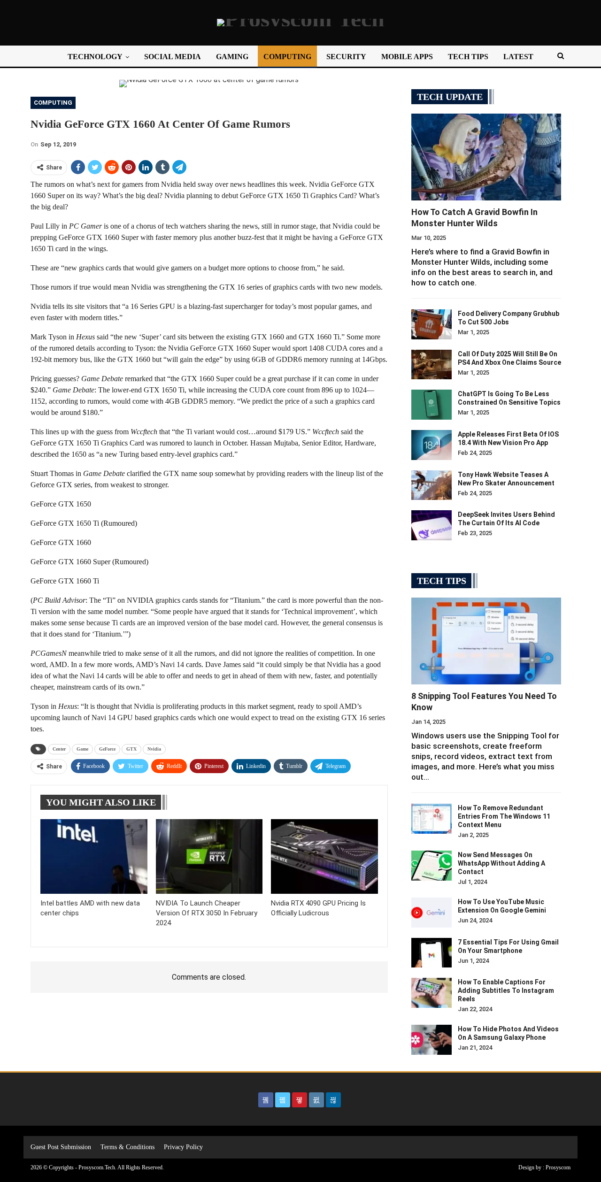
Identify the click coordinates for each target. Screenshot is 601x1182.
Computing (53, 102)
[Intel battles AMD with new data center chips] (93, 856)
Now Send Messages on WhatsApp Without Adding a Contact (501, 863)
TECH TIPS (468, 57)
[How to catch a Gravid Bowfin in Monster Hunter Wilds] (486, 157)
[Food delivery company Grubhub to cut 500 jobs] (431, 324)
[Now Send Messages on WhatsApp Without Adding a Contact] (431, 866)
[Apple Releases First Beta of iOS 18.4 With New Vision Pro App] (431, 445)
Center (59, 749)
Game (82, 749)
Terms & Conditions (127, 1147)
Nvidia (154, 749)
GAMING (232, 57)
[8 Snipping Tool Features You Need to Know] (486, 641)
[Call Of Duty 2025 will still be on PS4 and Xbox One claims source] (431, 365)
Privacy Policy (183, 1147)
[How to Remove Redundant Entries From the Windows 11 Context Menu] (431, 819)
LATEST (518, 57)
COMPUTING (287, 57)
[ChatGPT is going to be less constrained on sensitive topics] (431, 405)
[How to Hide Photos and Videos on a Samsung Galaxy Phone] (431, 1040)
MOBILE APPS (407, 57)
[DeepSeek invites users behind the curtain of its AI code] (431, 525)
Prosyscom (558, 1167)
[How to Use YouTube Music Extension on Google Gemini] (431, 913)
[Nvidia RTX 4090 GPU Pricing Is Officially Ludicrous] (324, 856)
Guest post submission (61, 1147)
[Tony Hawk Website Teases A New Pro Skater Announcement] (431, 485)
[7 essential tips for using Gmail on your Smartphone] (431, 953)
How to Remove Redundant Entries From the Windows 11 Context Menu (504, 816)
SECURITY (346, 57)
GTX (131, 749)
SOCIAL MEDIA (172, 57)
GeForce (107, 749)
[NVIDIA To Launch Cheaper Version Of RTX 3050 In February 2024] (209, 856)
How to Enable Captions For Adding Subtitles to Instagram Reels (506, 990)
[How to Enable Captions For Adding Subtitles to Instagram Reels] (431, 993)
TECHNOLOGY (95, 57)
